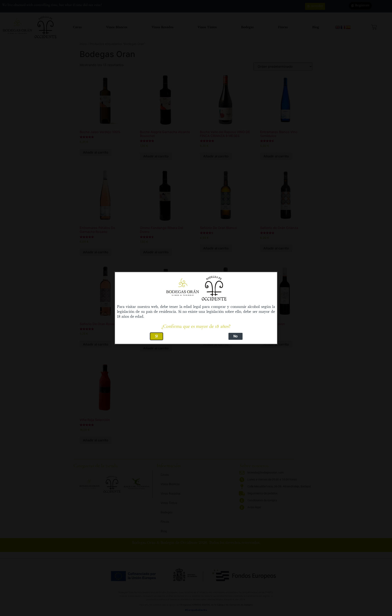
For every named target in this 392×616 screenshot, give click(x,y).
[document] (196, 308)
